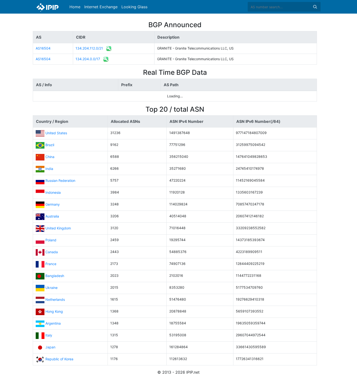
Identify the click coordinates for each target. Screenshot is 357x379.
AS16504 (43, 48)
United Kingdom (58, 228)
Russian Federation (60, 180)
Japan (50, 347)
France (50, 264)
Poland (50, 240)
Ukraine (51, 288)
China (49, 157)
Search (315, 6)
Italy (48, 335)
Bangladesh (54, 276)
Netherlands (55, 299)
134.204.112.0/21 (89, 48)
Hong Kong (54, 311)
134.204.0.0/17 (88, 59)
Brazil (49, 145)
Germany (52, 204)
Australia (52, 216)
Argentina (53, 323)
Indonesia (53, 192)
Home (74, 6)
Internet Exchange (101, 6)
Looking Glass (134, 6)
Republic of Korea (59, 359)
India (49, 169)
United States (56, 133)
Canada (51, 252)
